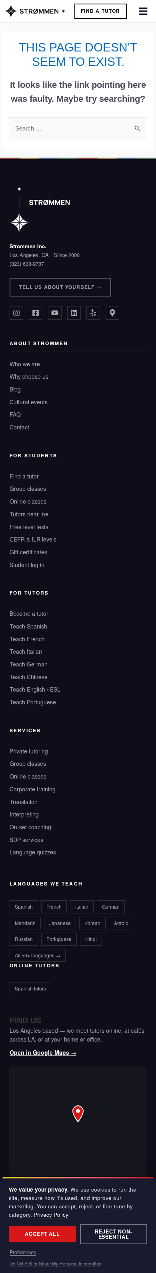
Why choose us (29, 376)
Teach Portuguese (33, 702)
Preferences (23, 1252)
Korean (92, 922)
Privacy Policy (51, 1214)
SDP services (26, 840)
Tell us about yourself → (60, 287)
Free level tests (29, 527)
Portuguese (59, 938)
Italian (81, 906)
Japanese (60, 922)
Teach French (27, 639)
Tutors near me (29, 514)
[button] (78, 1122)
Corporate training (33, 789)
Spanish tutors (30, 988)
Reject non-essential (113, 1234)
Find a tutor (24, 476)
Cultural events (29, 402)
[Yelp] (93, 313)
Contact (19, 427)
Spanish (24, 906)
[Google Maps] (112, 313)
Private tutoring (29, 751)
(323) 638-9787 (27, 263)
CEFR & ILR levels (33, 539)
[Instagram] (16, 313)
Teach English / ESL (35, 689)
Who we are (25, 364)
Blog (15, 389)
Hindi (91, 938)
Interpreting (24, 814)
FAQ (15, 414)
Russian (24, 938)
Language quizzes (33, 852)
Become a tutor (29, 613)
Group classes (28, 488)
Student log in (27, 565)
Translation (24, 802)
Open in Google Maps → (43, 1052)
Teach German (29, 664)
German (111, 906)
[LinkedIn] (74, 313)
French (54, 906)
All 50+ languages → (37, 955)
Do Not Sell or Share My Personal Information (55, 1263)
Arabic (121, 922)
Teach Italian (26, 651)
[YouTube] (55, 313)
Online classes (28, 501)
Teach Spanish (28, 626)
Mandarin (25, 922)
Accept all (42, 1233)
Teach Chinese (29, 677)
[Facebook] (35, 313)
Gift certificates (28, 552)
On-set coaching (30, 827)
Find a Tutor (100, 10)
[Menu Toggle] (143, 11)
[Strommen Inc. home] (40, 209)
